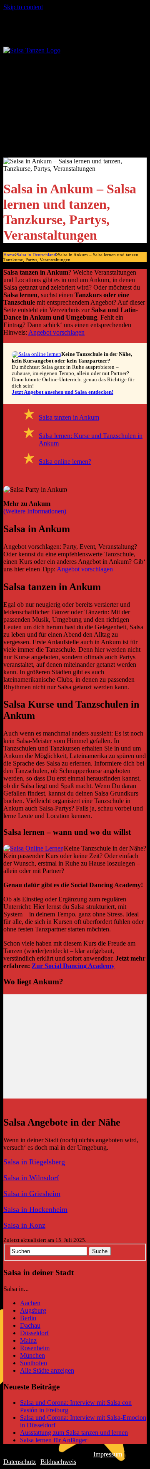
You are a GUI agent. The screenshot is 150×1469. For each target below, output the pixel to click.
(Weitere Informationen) (34, 511)
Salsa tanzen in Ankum (69, 417)
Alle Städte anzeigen (74, 83)
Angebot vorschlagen (56, 332)
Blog (33, 143)
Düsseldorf (34, 1332)
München (32, 1355)
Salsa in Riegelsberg (34, 1162)
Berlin (28, 1317)
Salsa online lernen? (65, 461)
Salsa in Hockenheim (35, 1209)
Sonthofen (33, 1362)
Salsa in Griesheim (31, 1193)
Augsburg (33, 1310)
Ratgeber (40, 98)
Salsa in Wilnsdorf (31, 1178)
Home (9, 254)
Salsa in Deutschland (58, 68)
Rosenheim (35, 1347)
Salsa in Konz (24, 1225)
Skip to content (23, 6)
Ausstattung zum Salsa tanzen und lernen (74, 1432)
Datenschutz (19, 1461)
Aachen (30, 1302)
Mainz (28, 1340)
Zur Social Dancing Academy (73, 965)
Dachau (30, 1325)
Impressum (107, 1454)
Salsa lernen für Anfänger (80, 113)
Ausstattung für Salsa (74, 128)
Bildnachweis (58, 1461)
